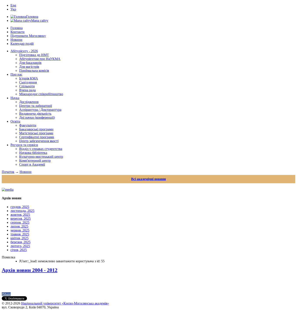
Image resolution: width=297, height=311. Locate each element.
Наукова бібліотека (33, 153)
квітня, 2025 (19, 238)
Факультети (27, 125)
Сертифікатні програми (36, 137)
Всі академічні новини (148, 179)
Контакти (17, 32)
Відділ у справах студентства (40, 149)
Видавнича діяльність (35, 113)
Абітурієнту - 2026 (24, 51)
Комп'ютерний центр (35, 160)
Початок (8, 172)
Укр (13, 9)
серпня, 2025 (19, 222)
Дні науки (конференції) (37, 117)
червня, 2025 (19, 230)
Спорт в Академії (32, 164)
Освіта (15, 121)
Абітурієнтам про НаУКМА (39, 59)
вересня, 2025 (20, 218)
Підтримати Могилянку (28, 36)
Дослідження (28, 102)
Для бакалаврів (30, 63)
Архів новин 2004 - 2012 (29, 270)
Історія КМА (28, 78)
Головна (16, 28)
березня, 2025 (20, 242)
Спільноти (27, 86)
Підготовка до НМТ (34, 55)
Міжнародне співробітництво (41, 94)
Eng (13, 5)
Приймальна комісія (34, 70)
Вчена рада (27, 90)
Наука (14, 98)
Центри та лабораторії (35, 106)
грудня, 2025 (19, 207)
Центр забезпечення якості (38, 141)
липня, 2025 (19, 226)
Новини (16, 40)
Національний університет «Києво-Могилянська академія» (65, 303)
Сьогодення (28, 82)
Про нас (16, 74)
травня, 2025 (19, 234)
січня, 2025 (18, 250)
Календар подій (22, 43)
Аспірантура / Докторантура (40, 109)
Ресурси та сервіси (24, 145)
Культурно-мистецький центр (41, 156)
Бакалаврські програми (36, 129)
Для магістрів (29, 66)
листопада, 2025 (22, 211)
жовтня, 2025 (20, 214)
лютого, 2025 (20, 246)
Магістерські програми (36, 133)
